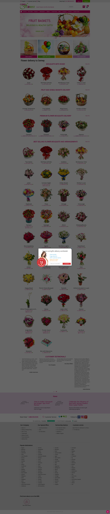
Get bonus (66, 263)
